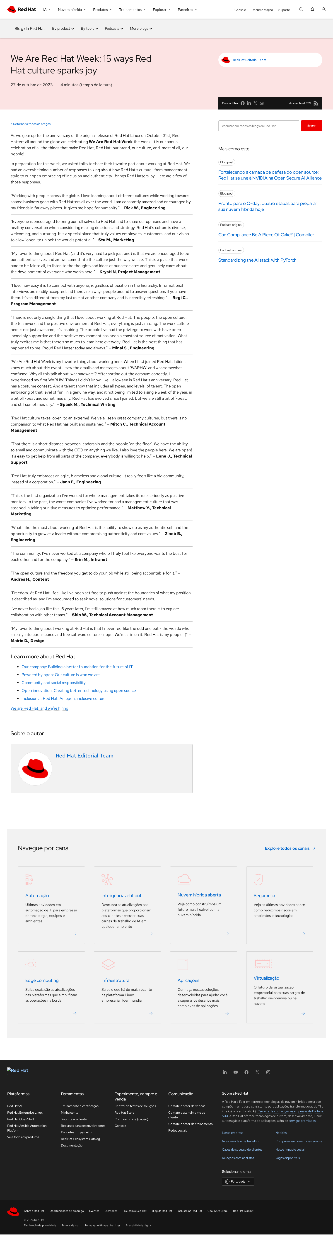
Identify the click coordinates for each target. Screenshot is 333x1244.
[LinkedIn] (224, 1073)
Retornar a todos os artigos (32, 124)
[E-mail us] (261, 103)
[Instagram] (268, 1073)
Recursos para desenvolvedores (83, 1126)
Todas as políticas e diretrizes (102, 1225)
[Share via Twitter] (255, 103)
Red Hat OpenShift (20, 1119)
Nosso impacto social (289, 1149)
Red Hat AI (14, 1106)
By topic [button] (87, 28)
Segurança (264, 896)
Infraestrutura (115, 981)
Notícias (281, 1133)
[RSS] (316, 103)
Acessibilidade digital (139, 1225)
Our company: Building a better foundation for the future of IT (77, 666)
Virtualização (266, 978)
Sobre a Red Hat (34, 1211)
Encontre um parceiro (76, 1132)
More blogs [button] (139, 28)
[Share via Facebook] (242, 103)
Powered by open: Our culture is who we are (61, 674)
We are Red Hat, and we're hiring (39, 708)
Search (311, 125)
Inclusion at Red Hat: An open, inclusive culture (64, 698)
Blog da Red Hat (29, 28)
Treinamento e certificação (80, 1106)
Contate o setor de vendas (186, 1106)
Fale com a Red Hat (135, 1211)
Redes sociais (177, 1130)
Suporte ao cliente (74, 1119)
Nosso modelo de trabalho (240, 1141)
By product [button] (61, 28)
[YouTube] (235, 1073)
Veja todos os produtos (23, 1137)
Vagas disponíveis (287, 1158)
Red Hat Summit (243, 1211)
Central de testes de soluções (135, 1106)
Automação (37, 896)
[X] (257, 1073)
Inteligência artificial (121, 896)
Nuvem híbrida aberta (199, 895)
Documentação (262, 10)
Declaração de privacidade (40, 1225)
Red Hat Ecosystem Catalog (80, 1139)
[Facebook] (246, 1073)
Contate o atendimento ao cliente (186, 1114)
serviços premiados (302, 1121)
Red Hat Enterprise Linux (25, 1112)
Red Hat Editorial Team (249, 60)
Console (240, 10)
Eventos (94, 1211)
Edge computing (42, 981)
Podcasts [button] (112, 28)
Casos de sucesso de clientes (242, 1149)
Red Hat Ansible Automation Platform (27, 1128)
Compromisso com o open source (298, 1141)
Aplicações (188, 981)
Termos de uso (70, 1225)
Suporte (284, 10)
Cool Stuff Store (218, 1211)
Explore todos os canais (287, 848)
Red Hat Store (125, 1112)
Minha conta (69, 1112)
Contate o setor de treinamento (190, 1124)
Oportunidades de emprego (67, 1211)
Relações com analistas (238, 1158)
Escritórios (111, 1211)
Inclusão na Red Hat (190, 1211)
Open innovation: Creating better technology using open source (79, 690)
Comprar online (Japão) (131, 1119)
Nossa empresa (232, 1133)
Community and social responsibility (54, 682)
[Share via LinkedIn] (249, 103)
